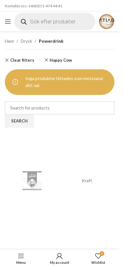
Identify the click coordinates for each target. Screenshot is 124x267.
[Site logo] (106, 21)
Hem (9, 41)
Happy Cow (61, 60)
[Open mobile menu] (8, 21)
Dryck (26, 41)
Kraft (87, 180)
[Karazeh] (32, 180)
